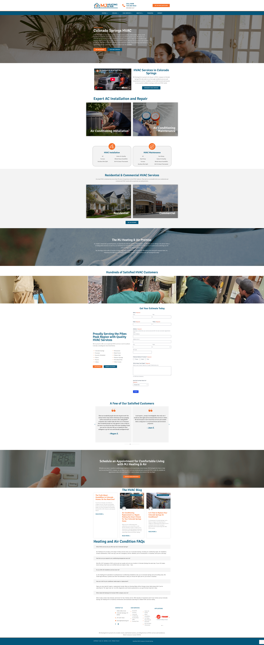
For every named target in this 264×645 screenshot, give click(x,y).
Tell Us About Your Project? (141, 363)
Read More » (100, 514)
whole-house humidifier (121, 159)
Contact (159, 13)
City (134, 344)
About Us (139, 13)
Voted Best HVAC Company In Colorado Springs (143, 641)
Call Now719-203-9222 (131, 5)
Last (153, 314)
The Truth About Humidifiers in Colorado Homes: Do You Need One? (105, 497)
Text (148, 359)
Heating (104, 13)
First (134, 314)
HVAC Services (127, 13)
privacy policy (115, 641)
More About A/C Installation (109, 128)
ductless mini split (103, 161)
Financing (150, 13)
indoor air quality (121, 156)
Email (136, 321)
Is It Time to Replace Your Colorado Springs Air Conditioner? (157, 515)
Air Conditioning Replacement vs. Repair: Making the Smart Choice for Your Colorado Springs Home (131, 517)
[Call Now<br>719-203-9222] (123, 5)
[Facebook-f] (115, 624)
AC (102, 156)
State (154, 344)
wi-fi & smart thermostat (121, 161)
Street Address (136, 333)
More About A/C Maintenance (155, 128)
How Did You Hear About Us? (139, 381)
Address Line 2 (136, 339)
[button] (1, 289)
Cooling (114, 13)
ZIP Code (135, 349)
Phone (156, 321)
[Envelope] (118, 624)
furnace (103, 159)
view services (108, 209)
